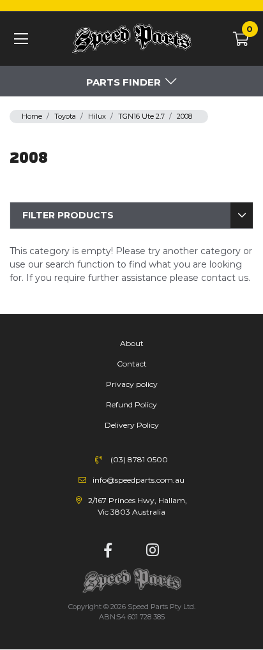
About (132, 343)
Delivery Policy (132, 425)
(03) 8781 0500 (139, 459)
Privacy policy (132, 384)
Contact (132, 363)
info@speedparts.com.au (138, 480)
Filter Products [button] (68, 215)
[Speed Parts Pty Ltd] (131, 39)
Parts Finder (123, 82)
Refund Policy (131, 404)
